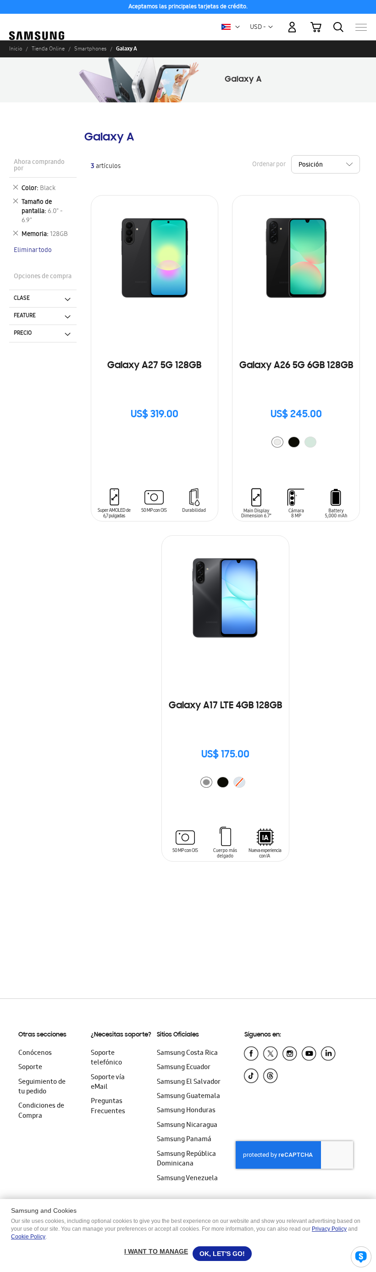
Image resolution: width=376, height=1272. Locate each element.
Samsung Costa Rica (187, 1053)
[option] (277, 442)
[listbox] (296, 443)
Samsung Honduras (186, 1110)
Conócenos (35, 1053)
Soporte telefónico (106, 1058)
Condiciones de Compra (41, 1111)
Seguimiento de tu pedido (42, 1087)
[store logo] (36, 23)
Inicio (15, 48)
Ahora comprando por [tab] (39, 165)
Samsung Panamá (184, 1139)
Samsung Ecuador (183, 1067)
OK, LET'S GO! (222, 1253)
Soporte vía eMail (108, 1082)
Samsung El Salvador (189, 1082)
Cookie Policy (28, 1236)
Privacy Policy (329, 1229)
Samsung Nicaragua (187, 1125)
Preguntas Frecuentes (108, 1106)
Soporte (30, 1067)
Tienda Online (48, 48)
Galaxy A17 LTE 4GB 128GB (225, 706)
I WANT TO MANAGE (156, 1251)
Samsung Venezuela (187, 1178)
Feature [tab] (25, 316)
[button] (237, 27)
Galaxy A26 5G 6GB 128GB (296, 366)
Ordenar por (268, 164)
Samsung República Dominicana (186, 1159)
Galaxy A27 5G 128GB (154, 366)
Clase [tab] (22, 298)
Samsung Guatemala (188, 1096)
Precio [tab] (23, 333)
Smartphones (90, 48)
